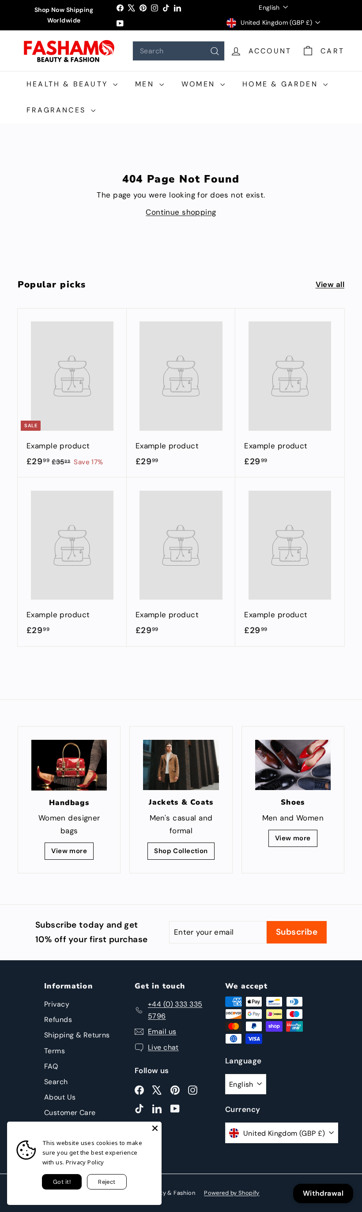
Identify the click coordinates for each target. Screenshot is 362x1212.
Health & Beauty (68, 84)
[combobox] (178, 51)
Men (146, 84)
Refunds (58, 1019)
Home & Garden (281, 84)
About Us (59, 1097)
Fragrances (57, 110)
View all (330, 284)
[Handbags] (69, 765)
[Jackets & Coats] (181, 765)
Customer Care (70, 1112)
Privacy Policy (85, 1162)
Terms (54, 1050)
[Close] (155, 1128)
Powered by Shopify (232, 1193)
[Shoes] (293, 765)
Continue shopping (181, 212)
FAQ (51, 1066)
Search (56, 1081)
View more (69, 851)
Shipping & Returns (77, 1035)
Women (199, 84)
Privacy (56, 1004)
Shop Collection (180, 851)
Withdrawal (323, 1193)
